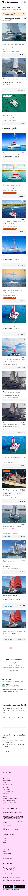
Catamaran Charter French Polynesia (13, 718)
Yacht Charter (5, 9)
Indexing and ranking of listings (10, 798)
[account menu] (24, 2)
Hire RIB (5, 855)
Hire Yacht (5, 856)
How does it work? (7, 780)
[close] (24, 14)
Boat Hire (10, 9)
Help (4, 777)
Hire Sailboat (6, 849)
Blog (4, 803)
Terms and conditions (8, 791)
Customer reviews (7, 825)
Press (4, 782)
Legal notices (6, 793)
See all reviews (14, 670)
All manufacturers (7, 858)
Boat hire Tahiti (7, 752)
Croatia (4, 840)
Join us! (5, 796)
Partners (5, 795)
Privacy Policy (6, 787)
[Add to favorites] (24, 25)
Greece (4, 842)
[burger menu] (22, 2)
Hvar (4, 845)
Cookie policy (6, 789)
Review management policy (9, 802)
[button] (16, 40)
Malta (4, 838)
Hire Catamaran (7, 853)
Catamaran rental (17, 9)
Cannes (5, 844)
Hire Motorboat (6, 851)
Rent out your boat (7, 784)
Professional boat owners (9, 786)
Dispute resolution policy (9, 800)
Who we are (6, 778)
